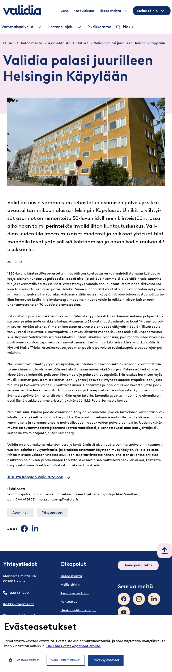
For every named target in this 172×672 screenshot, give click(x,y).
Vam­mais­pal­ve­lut (17, 27)
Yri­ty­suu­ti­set (52, 513)
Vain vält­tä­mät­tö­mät (65, 660)
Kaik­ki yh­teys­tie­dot (18, 604)
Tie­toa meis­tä (110, 11)
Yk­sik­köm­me (99, 27)
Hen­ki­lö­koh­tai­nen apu (78, 610)
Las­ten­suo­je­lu (60, 27)
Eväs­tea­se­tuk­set (27, 660)
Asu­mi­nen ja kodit (74, 593)
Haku (128, 27)
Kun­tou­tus (68, 602)
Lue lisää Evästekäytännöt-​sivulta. (73, 646)
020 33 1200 (19, 593)
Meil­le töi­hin (147, 11)
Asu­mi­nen (20, 513)
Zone (65, 11)
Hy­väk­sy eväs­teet (106, 660)
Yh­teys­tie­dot (84, 11)
